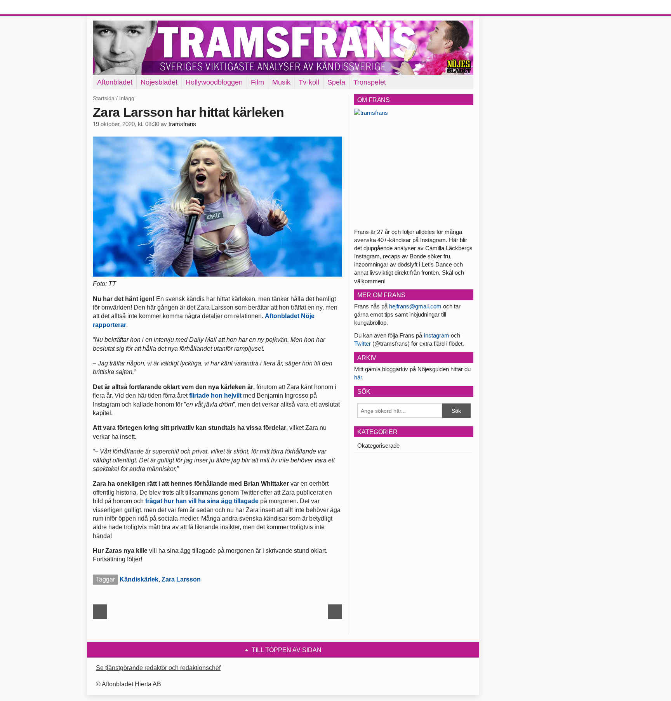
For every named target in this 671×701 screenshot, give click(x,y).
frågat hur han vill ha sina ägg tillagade (202, 501)
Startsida (104, 98)
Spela (336, 82)
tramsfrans (182, 124)
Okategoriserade (378, 445)
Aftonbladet (114, 82)
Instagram (436, 335)
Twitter (362, 343)
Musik (281, 82)
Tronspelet (369, 82)
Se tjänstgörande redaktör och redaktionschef (158, 668)
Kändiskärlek (139, 579)
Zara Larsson (181, 579)
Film (257, 82)
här (358, 377)
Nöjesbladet (159, 82)
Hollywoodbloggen (214, 82)
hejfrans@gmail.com (415, 306)
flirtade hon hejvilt (215, 395)
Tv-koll (309, 82)
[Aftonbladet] (122, 7)
